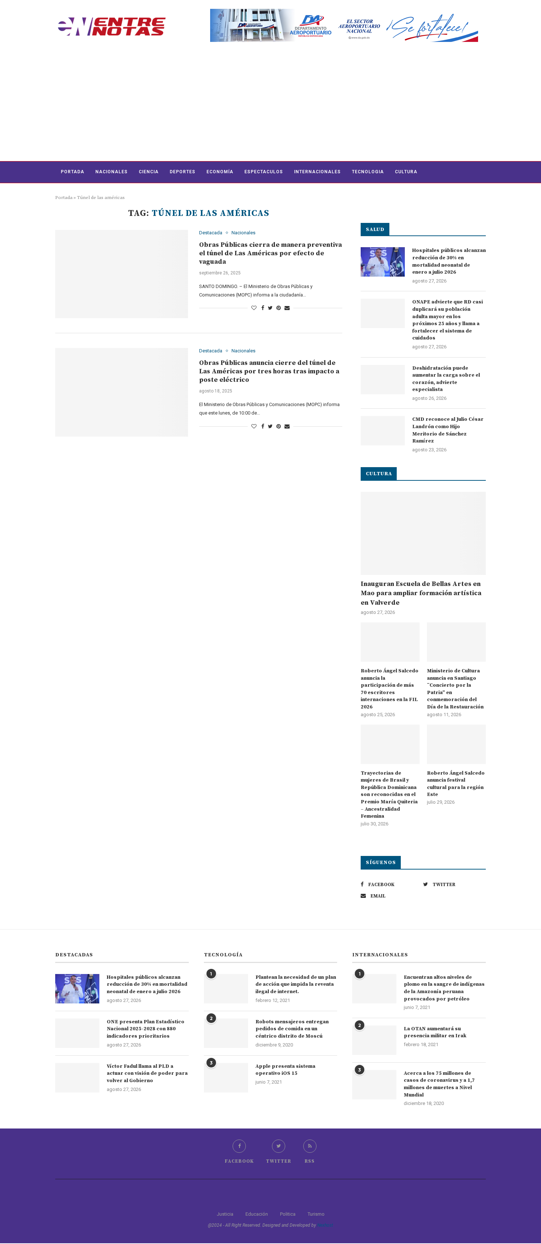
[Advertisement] (270, 105)
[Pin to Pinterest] (278, 308)
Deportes (182, 171)
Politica (288, 1214)
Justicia (225, 1214)
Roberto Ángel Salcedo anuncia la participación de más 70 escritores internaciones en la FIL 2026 (389, 689)
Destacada (210, 232)
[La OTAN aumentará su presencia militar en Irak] (374, 1040)
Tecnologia (368, 171)
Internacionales (317, 171)
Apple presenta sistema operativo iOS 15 (285, 1070)
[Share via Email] (287, 308)
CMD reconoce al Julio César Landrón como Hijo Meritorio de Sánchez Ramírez (448, 430)
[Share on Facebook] (262, 308)
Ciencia (149, 171)
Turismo (316, 1214)
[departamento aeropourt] (344, 11)
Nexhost (325, 1225)
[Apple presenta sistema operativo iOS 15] (226, 1077)
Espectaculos (263, 171)
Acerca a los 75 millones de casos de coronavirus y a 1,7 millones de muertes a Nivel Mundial (439, 1084)
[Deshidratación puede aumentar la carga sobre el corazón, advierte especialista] (383, 379)
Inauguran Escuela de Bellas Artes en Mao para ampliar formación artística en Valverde (421, 593)
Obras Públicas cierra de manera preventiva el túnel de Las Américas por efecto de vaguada (270, 253)
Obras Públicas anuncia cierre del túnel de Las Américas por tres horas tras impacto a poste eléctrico (269, 371)
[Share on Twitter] (270, 308)
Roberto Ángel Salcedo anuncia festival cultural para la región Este (456, 784)
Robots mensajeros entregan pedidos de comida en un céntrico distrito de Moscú (292, 1029)
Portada (72, 171)
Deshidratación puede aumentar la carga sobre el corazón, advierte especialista (446, 379)
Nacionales (111, 171)
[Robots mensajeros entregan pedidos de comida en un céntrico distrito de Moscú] (226, 1033)
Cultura (406, 171)
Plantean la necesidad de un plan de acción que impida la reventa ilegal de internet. (295, 984)
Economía (219, 171)
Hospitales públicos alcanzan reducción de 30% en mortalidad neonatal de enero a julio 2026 (449, 261)
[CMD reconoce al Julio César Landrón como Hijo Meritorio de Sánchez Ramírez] (383, 430)
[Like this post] (254, 308)
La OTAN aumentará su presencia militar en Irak (435, 1032)
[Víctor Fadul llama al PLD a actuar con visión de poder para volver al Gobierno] (77, 1077)
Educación (256, 1214)
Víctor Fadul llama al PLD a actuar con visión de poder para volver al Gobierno (147, 1073)
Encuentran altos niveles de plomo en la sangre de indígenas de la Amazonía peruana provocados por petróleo (444, 988)
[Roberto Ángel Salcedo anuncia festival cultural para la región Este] (456, 744)
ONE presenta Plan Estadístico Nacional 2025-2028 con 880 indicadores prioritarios (145, 1029)
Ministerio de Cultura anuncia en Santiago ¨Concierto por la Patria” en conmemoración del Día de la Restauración (455, 689)
